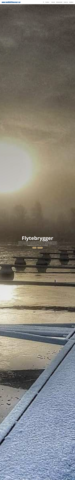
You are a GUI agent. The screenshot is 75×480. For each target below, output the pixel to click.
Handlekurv (71, 2)
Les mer (34, 247)
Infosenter (53, 2)
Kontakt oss (66, 2)
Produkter (47, 2)
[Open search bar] (43, 2)
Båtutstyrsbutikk (59, 2)
